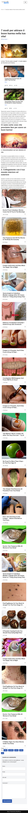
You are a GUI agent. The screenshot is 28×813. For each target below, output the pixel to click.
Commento (5, 783)
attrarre (11, 750)
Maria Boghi (4, 39)
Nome (3, 766)
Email (3, 771)
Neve (8, 811)
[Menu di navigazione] (25, 2)
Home (2, 9)
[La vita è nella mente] (5, 2)
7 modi (5, 750)
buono (16, 750)
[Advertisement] (14, 19)
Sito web (4, 777)
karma (21, 750)
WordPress (18, 811)
